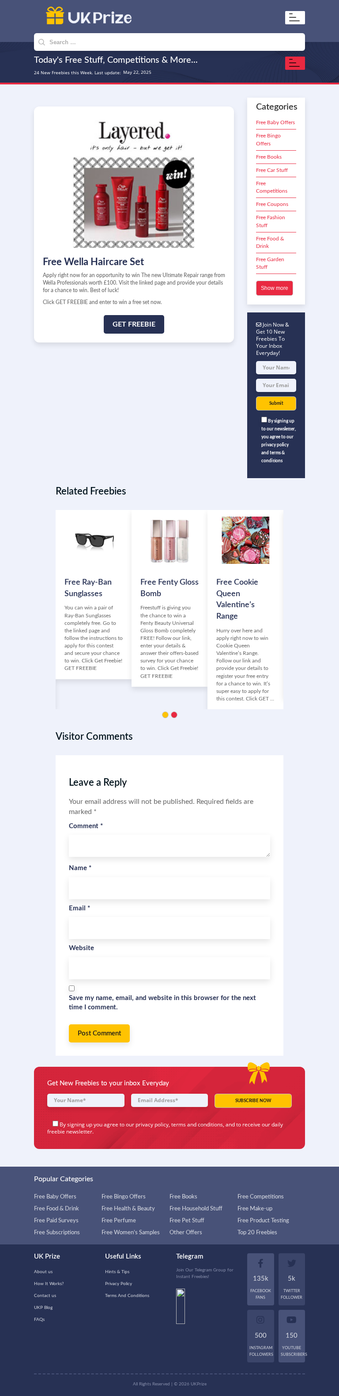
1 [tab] (165, 714)
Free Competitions (271, 187)
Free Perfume (119, 1221)
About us (43, 1272)
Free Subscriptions (57, 1233)
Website (81, 948)
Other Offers (186, 1233)
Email (79, 908)
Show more (274, 288)
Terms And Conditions (127, 1295)
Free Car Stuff (272, 170)
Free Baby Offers (275, 122)
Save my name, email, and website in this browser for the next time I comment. (162, 1003)
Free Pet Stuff (187, 1221)
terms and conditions (197, 1124)
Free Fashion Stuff (270, 221)
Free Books (269, 157)
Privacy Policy (118, 1284)
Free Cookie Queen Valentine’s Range (237, 599)
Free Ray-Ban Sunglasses (88, 588)
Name (80, 868)
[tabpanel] (94, 594)
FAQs (39, 1319)
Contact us (45, 1295)
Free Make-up (254, 1209)
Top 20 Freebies (257, 1233)
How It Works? (49, 1284)
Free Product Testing (263, 1221)
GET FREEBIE (134, 324)
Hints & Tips (117, 1272)
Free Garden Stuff (270, 263)
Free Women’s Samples (131, 1233)
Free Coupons (272, 204)
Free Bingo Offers (268, 139)
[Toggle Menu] (296, 17)
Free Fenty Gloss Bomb (169, 588)
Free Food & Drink (270, 242)
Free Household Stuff (196, 1209)
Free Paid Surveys (56, 1221)
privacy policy (152, 1124)
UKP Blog (43, 1307)
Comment (86, 826)
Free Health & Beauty (128, 1209)
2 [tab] (174, 714)
